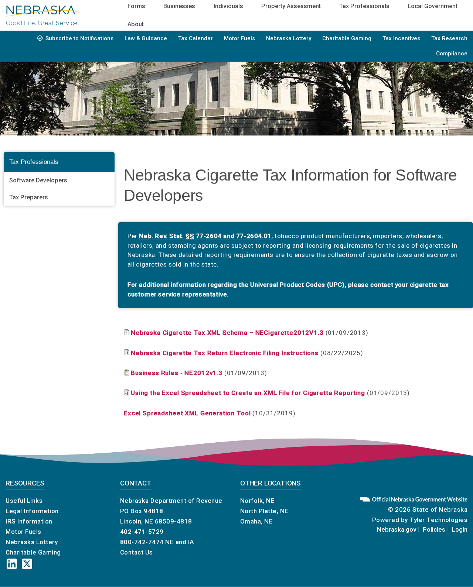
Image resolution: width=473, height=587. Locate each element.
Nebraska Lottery (288, 38)
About (135, 24)
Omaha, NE (256, 521)
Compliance (451, 53)
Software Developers (38, 180)
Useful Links (24, 500)
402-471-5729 (142, 531)
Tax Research (449, 38)
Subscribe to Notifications (79, 38)
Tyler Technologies (438, 520)
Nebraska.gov (396, 529)
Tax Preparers (28, 197)
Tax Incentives (401, 38)
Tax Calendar (195, 38)
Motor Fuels (239, 38)
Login (459, 529)
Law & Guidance (146, 38)
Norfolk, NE (257, 500)
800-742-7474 (142, 542)
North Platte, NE (264, 511)
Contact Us (136, 552)
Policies (434, 529)
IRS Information (29, 521)
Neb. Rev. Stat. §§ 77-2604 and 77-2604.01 (205, 236)
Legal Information (32, 511)
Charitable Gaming (346, 38)
